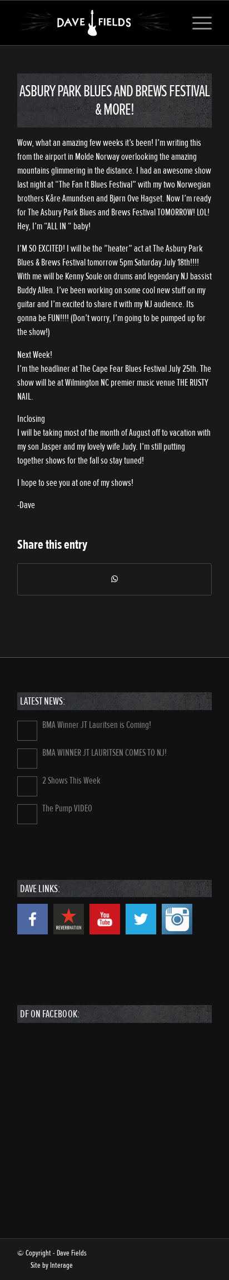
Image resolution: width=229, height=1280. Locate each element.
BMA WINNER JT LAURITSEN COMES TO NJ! (104, 752)
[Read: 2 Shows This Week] (27, 786)
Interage (61, 1265)
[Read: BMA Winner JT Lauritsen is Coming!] (27, 731)
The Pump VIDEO (67, 808)
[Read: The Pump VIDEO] (27, 814)
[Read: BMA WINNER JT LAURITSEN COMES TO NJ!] (27, 759)
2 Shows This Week (71, 780)
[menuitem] (196, 23)
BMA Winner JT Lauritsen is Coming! (96, 724)
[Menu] (196, 23)
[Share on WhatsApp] (114, 579)
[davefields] (95, 23)
